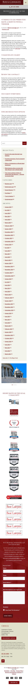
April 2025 (7, 257)
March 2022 (8, 354)
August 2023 (8, 313)
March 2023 (8, 326)
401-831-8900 (15, 7)
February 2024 (8, 297)
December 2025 (9, 232)
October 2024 (8, 272)
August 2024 (8, 279)
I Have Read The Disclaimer (12, 610)
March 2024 (8, 294)
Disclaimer (5, 607)
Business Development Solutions (13, 672)
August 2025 (8, 244)
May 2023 (7, 319)
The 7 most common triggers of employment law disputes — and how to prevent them (14, 174)
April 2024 (7, 291)
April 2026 (7, 219)
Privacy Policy (19, 671)
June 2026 (7, 213)
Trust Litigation (9, 196)
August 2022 (8, 341)
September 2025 (9, 241)
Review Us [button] (14, 682)
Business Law (5, 29)
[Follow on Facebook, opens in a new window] (3, 660)
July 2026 (7, 210)
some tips (17, 48)
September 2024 (9, 276)
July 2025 (7, 247)
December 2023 (9, 304)
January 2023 (8, 332)
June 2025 (7, 250)
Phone (4, 575)
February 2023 (8, 329)
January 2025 (8, 263)
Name (4, 568)
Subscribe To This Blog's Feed (10, 358)
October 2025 (8, 238)
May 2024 (7, 288)
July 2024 (7, 282)
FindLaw (14, 674)
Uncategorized (9, 199)
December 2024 (9, 266)
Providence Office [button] (8, 638)
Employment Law (9, 187)
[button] (26, 2)
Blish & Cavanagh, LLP (13, 27)
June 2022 (7, 344)
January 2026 (8, 229)
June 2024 (7, 285)
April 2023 (7, 322)
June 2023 (7, 316)
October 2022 (8, 338)
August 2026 (8, 207)
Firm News (7, 193)
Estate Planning (9, 190)
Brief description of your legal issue (12, 589)
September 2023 (9, 310)
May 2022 (7, 347)
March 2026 (8, 222)
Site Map (13, 671)
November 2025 (9, 235)
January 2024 (8, 301)
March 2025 (8, 260)
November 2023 (9, 307)
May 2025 (7, 254)
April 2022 (7, 351)
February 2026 (8, 225)
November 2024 (9, 269)
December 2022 (9, 335)
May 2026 (7, 216)
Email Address (7, 582)
